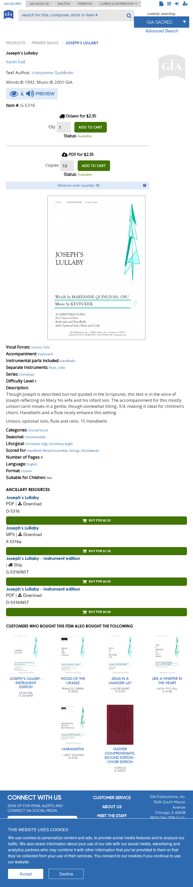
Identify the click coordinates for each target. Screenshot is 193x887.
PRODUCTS (15, 42)
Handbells (67, 361)
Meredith (85, 4)
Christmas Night (61, 443)
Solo (46, 347)
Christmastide (35, 437)
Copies (52, 165)
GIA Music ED (39, 4)
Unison (36, 347)
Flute (52, 367)
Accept (26, 874)
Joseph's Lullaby (22, 527)
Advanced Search (161, 31)
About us (112, 806)
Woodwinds (90, 450)
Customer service (112, 797)
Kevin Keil (15, 61)
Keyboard (45, 354)
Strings (74, 450)
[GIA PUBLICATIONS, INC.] (8, 14)
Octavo (26, 471)
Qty (52, 126)
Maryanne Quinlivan (52, 72)
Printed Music (45, 42)
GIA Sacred (12, 4)
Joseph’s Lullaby (22, 497)
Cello (61, 367)
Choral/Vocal (38, 430)
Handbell (34, 450)
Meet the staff (112, 815)
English (32, 464)
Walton (64, 4)
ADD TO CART (91, 127)
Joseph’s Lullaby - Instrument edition (43, 558)
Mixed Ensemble (55, 450)
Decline (66, 874)
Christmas (26, 374)
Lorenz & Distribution (117, 4)
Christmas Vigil (36, 443)
